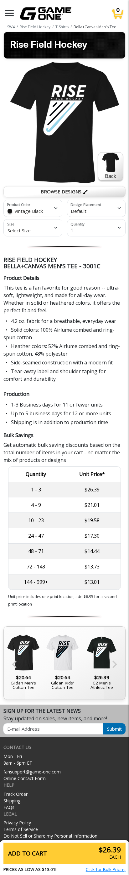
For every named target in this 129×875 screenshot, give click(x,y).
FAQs (8, 807)
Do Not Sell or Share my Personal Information (50, 836)
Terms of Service (20, 829)
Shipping (11, 801)
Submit (114, 729)
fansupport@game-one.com (32, 772)
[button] (9, 13)
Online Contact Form (24, 778)
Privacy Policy (17, 823)
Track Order (15, 794)
